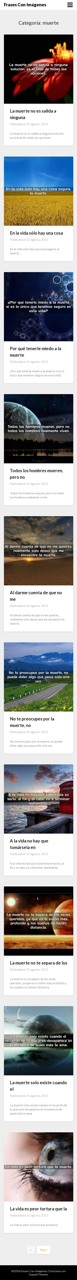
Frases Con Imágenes (25, 4)
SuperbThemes (38, 1274)
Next (43, 1249)
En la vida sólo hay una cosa (36, 233)
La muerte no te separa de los (38, 963)
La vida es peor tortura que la (38, 1208)
